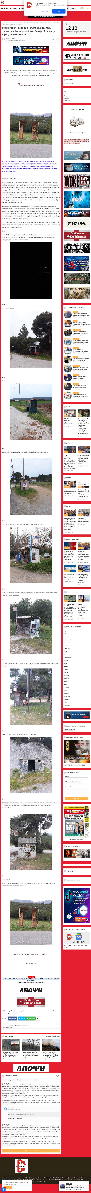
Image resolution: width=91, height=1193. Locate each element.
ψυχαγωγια (67, 705)
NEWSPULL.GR (8, 8)
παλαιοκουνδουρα (51, 1011)
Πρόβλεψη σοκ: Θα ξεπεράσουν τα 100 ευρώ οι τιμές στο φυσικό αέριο (80, 351)
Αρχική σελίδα (5, 22)
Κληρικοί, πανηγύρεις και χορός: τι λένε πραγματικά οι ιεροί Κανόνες (81, 333)
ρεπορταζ (11, 1013)
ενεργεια (66, 663)
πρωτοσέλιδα (74, 839)
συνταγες (66, 693)
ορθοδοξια (66, 678)
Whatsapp (32, 1018)
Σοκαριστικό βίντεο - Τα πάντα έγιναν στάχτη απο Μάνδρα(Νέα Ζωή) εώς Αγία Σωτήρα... (31, 1055)
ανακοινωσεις (67, 640)
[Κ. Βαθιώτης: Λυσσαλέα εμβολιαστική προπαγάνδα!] (68, 395)
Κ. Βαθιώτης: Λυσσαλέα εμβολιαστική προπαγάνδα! (80, 395)
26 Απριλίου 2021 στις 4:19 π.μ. (14, 1109)
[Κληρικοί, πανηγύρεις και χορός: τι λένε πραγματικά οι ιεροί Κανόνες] (68, 332)
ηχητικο (66, 666)
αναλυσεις (66, 642)
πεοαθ (5, 1013)
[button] (88, 8)
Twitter (23, 1018)
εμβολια (66, 660)
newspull (12, 22)
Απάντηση (12, 1118)
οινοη (42, 1011)
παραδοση (66, 681)
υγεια (65, 702)
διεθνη (65, 651)
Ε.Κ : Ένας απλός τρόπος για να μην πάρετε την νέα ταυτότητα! (69, 577)
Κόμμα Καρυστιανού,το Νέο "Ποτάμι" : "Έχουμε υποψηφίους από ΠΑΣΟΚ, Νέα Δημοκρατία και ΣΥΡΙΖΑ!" (83, 609)
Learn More (14, 1184)
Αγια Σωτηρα (12, 1011)
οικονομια (66, 675)
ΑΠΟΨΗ (25, 1178)
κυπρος (66, 672)
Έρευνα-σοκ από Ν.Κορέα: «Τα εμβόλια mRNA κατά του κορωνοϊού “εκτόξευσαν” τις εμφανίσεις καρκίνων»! (76, 141)
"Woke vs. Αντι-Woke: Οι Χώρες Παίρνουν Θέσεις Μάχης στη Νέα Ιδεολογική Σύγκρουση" (69, 555)
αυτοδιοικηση (67, 645)
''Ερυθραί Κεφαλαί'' (11, 178)
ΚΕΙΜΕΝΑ (73, 8)
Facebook (13, 1018)
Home (22, 8)
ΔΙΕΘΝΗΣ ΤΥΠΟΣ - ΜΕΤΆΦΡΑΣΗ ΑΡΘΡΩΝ (49, 1179)
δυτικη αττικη (27, 1011)
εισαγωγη (36, 1011)
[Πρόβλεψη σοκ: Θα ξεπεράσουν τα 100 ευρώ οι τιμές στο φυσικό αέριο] (68, 350)
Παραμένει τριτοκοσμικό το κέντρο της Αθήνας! (83, 520)
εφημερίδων (80, 839)
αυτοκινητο (67, 648)
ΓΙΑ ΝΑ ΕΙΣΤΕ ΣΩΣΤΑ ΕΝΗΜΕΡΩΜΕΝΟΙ (31, 982)
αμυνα (65, 637)
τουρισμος (66, 699)
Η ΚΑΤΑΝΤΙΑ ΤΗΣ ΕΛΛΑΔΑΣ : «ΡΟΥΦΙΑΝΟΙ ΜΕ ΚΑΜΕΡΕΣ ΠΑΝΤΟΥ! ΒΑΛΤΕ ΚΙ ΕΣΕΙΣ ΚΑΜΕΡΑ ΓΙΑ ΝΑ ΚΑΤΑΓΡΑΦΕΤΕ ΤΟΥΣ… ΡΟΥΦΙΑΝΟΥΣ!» (70, 610)
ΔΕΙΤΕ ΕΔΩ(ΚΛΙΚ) (70, 730)
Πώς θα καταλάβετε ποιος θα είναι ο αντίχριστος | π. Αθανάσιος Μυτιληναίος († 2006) (81, 361)
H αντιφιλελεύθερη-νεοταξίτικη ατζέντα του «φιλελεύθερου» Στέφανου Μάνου (83, 493)
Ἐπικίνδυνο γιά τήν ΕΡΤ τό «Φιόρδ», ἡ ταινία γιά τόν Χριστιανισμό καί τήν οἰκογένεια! (80, 370)
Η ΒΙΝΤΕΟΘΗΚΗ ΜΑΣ (29, 1179)
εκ (64, 654)
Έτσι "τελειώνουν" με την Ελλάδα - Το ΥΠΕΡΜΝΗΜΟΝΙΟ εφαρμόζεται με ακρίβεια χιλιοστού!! (83, 578)
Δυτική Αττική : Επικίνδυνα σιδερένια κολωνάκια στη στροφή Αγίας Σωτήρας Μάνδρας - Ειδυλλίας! (10, 1055)
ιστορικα (66, 669)
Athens (69, 24)
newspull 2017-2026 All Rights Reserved (34, 1181)
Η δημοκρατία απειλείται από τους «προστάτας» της (70, 491)
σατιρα (65, 690)
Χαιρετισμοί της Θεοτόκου (36, 1178)
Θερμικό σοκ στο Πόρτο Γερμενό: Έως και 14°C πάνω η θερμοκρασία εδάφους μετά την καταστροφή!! (81, 325)
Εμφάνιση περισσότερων (53, 1036)
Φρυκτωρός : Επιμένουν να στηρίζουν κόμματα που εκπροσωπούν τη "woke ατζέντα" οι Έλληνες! (83, 555)
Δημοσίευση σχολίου (31, 1151)
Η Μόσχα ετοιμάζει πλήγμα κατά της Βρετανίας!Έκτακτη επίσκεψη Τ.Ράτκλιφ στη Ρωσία (83, 459)
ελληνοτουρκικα (68, 657)
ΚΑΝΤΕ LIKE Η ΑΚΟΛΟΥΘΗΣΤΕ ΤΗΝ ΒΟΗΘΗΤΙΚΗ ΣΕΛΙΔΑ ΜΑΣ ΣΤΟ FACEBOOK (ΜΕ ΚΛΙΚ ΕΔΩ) (31, 979)
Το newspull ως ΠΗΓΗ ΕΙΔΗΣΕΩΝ (53, 1178)
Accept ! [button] (7, 1188)
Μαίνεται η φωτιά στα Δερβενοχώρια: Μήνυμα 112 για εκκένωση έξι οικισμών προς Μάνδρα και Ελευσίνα (51, 1055)
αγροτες (66, 631)
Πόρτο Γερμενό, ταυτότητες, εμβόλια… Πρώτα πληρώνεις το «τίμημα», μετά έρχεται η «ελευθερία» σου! (80, 343)
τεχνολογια (67, 696)
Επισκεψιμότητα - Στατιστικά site (73, 1178)
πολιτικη (66, 684)
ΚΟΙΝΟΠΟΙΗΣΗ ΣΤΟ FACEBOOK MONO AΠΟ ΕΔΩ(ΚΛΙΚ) (31, 954)
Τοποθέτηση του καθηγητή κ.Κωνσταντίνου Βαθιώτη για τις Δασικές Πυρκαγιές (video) (81, 315)
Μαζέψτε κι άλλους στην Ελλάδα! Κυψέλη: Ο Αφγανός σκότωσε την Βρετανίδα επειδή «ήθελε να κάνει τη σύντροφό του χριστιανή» (70, 524)
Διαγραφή (19, 1118)
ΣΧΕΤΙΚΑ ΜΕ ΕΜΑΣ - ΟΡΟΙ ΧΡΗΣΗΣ (72, 1179)
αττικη (20, 1011)
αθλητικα (66, 634)
